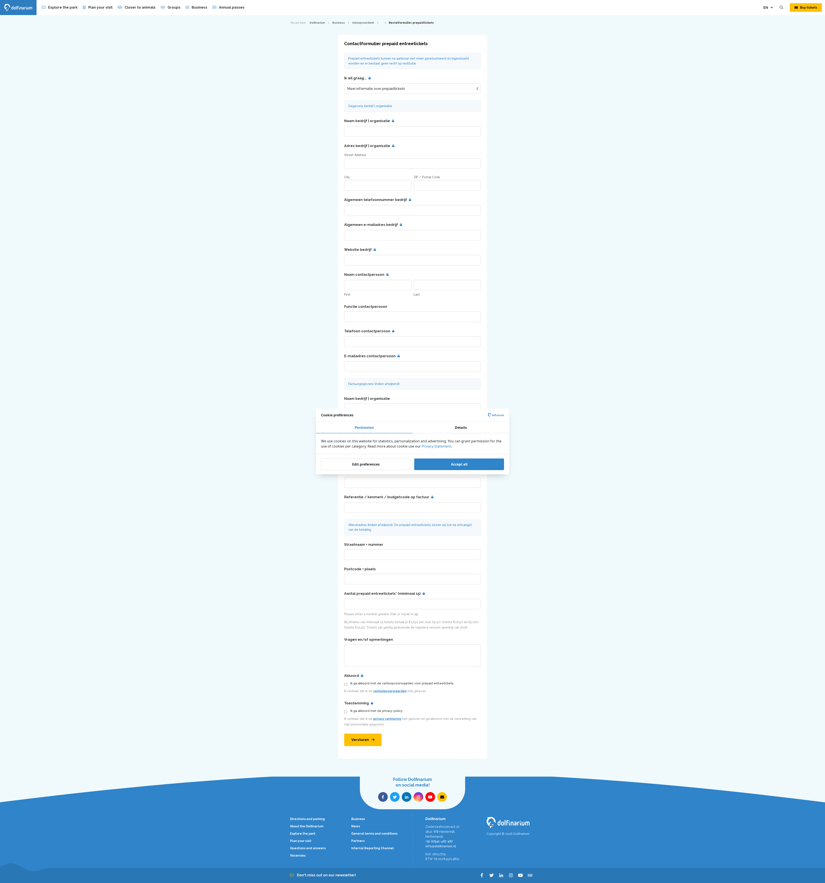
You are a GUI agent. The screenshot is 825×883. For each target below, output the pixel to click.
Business (199, 7)
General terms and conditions (374, 833)
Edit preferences (366, 464)
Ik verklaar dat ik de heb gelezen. (385, 691)
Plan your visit (100, 7)
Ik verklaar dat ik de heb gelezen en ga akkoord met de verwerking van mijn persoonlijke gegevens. (410, 721)
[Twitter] (491, 875)
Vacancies (298, 855)
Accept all (459, 464)
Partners (358, 841)
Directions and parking (307, 819)
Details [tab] (461, 427)
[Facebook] (482, 875)
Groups (174, 7)
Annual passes (231, 7)
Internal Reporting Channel (372, 848)
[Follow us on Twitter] (395, 797)
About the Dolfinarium (307, 826)
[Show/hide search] (781, 7)
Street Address (355, 155)
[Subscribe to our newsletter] (442, 797)
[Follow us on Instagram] (418, 797)
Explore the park (63, 7)
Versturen (360, 740)
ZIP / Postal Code (427, 177)
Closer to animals (140, 7)
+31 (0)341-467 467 (439, 841)
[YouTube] (520, 875)
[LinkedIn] (501, 875)
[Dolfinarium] (18, 7)
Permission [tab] (364, 427)
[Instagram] (511, 875)
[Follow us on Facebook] (383, 797)
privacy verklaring (387, 719)
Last (417, 294)
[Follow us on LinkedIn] (406, 797)
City (347, 177)
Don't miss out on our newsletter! (326, 875)
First (347, 294)
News (355, 826)
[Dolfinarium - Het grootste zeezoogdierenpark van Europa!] (511, 822)
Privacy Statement (436, 446)
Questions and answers (308, 848)
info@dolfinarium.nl (440, 846)
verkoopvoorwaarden (390, 691)
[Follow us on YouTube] (430, 797)
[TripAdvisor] (530, 875)
